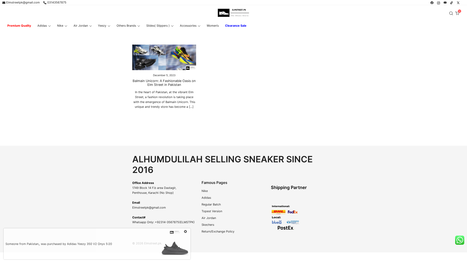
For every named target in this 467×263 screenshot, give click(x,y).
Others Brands (126, 25)
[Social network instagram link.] (438, 2)
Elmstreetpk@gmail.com (23, 2)
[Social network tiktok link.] (451, 2)
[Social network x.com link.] (458, 2)
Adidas (42, 25)
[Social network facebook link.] (432, 2)
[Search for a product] (451, 13)
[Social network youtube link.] (445, 2)
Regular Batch (211, 204)
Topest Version (212, 211)
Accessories (188, 25)
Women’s (213, 25)
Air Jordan (81, 25)
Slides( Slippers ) (158, 25)
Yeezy (102, 25)
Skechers (208, 224)
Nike (60, 25)
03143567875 (56, 2)
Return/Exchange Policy (218, 231)
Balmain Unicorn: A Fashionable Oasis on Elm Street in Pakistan (164, 83)
